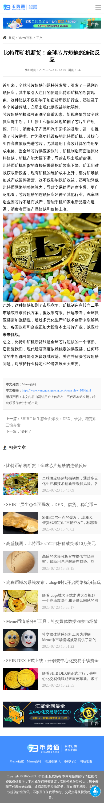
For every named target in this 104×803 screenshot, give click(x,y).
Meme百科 (25, 38)
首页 (12, 38)
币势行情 (70, 761)
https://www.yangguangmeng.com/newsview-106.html (56, 390)
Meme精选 (17, 761)
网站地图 (86, 761)
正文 (39, 38)
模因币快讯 (53, 761)
